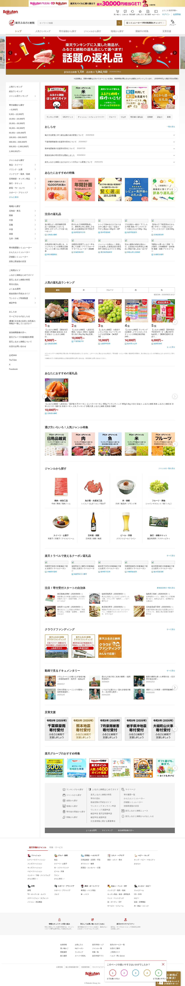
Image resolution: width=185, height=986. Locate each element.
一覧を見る (171, 127)
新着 (169, 117)
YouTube (13, 360)
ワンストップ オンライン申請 (103, 806)
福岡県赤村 (158, 344)
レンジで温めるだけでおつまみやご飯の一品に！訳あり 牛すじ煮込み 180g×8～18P (109, 226)
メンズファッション (34, 864)
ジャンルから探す (74, 795)
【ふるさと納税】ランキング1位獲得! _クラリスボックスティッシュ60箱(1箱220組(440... (136, 333)
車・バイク (85, 894)
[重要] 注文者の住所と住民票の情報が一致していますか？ (22, 322)
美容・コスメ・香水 (114, 860)
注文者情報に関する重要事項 (103, 821)
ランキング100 (52, 117)
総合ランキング (15, 91)
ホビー (136, 898)
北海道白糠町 (52, 413)
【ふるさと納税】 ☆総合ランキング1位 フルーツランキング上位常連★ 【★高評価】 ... (109, 333)
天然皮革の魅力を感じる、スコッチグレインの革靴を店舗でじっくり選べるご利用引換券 (56, 247)
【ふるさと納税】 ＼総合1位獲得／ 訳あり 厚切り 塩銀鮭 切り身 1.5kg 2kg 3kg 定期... (83, 332)
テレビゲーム (139, 890)
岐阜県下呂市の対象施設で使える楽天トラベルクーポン (109, 567)
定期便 (150, 117)
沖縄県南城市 (132, 572)
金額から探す (72, 800)
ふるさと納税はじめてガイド (21, 275)
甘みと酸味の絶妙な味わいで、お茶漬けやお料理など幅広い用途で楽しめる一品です (136, 246)
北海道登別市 (159, 235)
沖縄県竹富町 (52, 572)
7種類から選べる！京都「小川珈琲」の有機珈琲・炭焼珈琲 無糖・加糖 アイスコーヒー (162, 247)
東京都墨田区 (52, 254)
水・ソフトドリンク (61, 868)
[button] (125, 12)
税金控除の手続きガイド (19, 293)
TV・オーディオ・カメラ (36, 894)
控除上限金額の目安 (17, 261)
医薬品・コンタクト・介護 (90, 868)
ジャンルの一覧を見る (167, 468)
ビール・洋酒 (59, 871)
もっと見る (171, 347)
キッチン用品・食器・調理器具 (118, 894)
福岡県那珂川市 (79, 232)
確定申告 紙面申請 (98, 817)
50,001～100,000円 (17, 133)
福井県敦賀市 (132, 232)
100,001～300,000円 (18, 137)
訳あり (160, 117)
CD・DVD (138, 894)
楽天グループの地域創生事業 (21, 337)
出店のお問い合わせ (17, 346)
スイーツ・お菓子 (60, 864)
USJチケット (68, 117)
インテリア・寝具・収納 (19, 174)
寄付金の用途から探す (75, 812)
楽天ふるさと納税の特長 (19, 280)
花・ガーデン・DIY (114, 902)
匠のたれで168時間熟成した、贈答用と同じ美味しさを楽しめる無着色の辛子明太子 (83, 226)
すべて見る (171, 556)
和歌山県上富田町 (133, 252)
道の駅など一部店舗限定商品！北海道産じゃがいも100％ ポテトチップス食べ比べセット (56, 227)
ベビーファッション (34, 871)
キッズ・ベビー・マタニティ (144, 860)
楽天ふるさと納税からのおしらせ (139, 816)
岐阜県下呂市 (105, 572)
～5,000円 (13, 110)
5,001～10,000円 (16, 114)
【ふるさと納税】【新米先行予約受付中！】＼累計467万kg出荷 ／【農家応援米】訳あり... (162, 333)
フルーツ (112, 117)
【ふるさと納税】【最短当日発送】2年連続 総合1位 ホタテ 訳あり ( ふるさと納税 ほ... (56, 333)
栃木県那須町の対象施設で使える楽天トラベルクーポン (162, 567)
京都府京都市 (159, 254)
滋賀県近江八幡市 (80, 574)
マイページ (130, 789)
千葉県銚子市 (79, 341)
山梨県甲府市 (105, 344)
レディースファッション (36, 860)
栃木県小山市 (132, 344)
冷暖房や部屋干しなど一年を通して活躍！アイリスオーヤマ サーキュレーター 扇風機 (83, 246)
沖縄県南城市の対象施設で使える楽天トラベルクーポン (136, 567)
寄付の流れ (14, 284)
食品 (55, 860)
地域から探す (72, 806)
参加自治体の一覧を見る (166, 588)
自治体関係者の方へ (126, 830)
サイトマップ (107, 830)
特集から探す (72, 817)
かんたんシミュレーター (19, 252)
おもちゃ (137, 864)
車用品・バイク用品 (88, 890)
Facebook (13, 369)
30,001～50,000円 (17, 128)
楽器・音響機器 (139, 902)
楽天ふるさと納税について (20, 342)
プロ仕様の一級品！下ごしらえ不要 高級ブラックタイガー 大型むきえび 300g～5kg (136, 226)
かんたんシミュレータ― (134, 798)
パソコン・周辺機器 (34, 902)
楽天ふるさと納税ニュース (136, 811)
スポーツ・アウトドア (18, 192)
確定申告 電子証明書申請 (101, 813)
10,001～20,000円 (17, 119)
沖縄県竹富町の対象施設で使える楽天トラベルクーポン (56, 567)
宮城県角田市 (79, 252)
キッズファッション (34, 868)
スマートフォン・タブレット (38, 898)
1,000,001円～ (15, 151)
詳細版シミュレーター (18, 257)
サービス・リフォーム (115, 906)
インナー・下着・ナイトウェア (38, 875)
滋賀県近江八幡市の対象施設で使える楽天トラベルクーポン (83, 568)
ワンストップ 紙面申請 (100, 810)
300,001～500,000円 (18, 142)
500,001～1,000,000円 (19, 146)
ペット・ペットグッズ (115, 898)
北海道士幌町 (52, 235)
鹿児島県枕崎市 (106, 252)
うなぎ (123, 117)
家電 (29, 890)
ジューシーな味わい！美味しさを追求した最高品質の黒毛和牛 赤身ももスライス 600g (109, 246)
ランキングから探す (74, 789)
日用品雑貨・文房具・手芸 (90, 860)
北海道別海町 (52, 344)
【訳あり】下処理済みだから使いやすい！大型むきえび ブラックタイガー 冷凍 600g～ (162, 227)
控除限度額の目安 (131, 806)
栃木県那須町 (159, 572)
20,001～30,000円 (17, 123)
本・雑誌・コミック (141, 906)
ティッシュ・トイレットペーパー (91, 117)
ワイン (56, 875)
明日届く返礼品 (136, 117)
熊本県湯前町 (105, 232)
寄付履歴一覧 (129, 794)
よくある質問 (14, 289)
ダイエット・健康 (87, 864)
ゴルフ (56, 894)
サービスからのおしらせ (19, 316)
